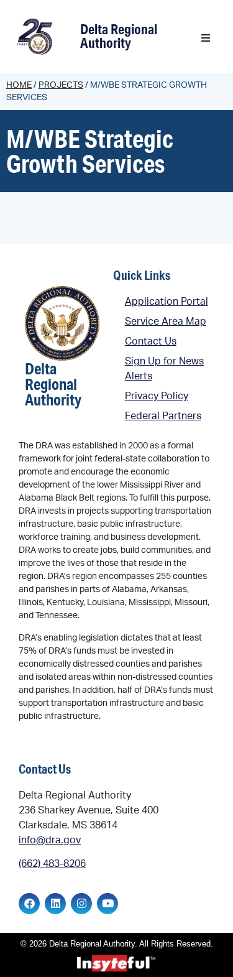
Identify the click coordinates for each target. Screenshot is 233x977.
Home (19, 85)
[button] (205, 38)
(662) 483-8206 (52, 864)
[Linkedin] (55, 903)
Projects (61, 85)
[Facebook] (29, 903)
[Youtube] (107, 903)
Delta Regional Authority (118, 36)
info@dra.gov (50, 840)
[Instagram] (81, 903)
